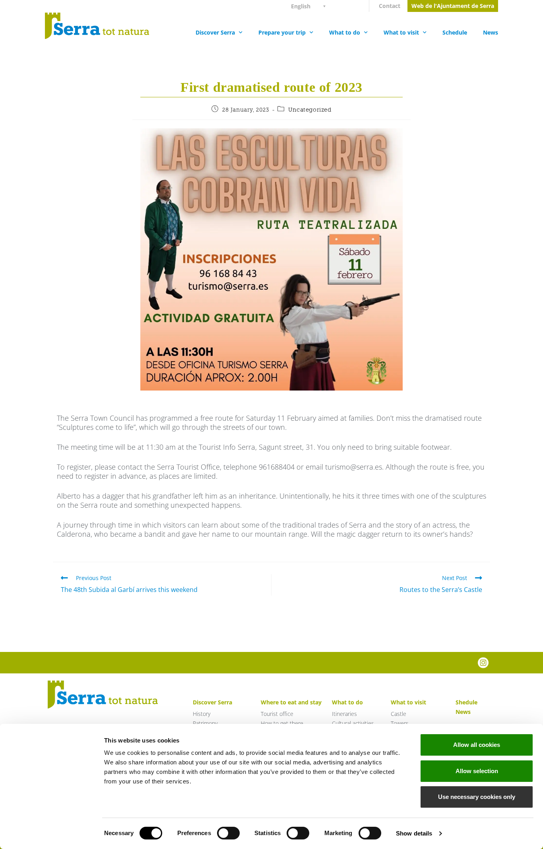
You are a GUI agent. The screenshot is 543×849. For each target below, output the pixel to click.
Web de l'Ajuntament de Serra (452, 6)
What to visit (401, 32)
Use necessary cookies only (476, 796)
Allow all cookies (476, 744)
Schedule (454, 32)
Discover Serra (215, 32)
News (490, 32)
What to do (344, 32)
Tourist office (277, 713)
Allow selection (477, 771)
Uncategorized (310, 109)
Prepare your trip (282, 32)
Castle (398, 713)
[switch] (228, 833)
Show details (414, 833)
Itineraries (344, 713)
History (201, 713)
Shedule (466, 702)
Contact (389, 6)
